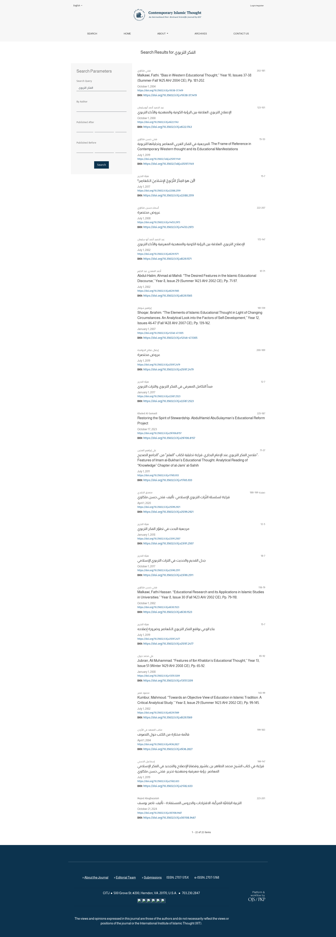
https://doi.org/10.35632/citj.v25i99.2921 (158, 507)
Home (127, 33)
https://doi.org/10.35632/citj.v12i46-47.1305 (160, 333)
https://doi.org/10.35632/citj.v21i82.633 (158, 781)
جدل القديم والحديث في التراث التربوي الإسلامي (171, 560)
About (161, 33)
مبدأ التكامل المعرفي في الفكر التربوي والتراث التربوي (175, 386)
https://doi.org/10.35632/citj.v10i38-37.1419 (160, 90)
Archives (201, 33)
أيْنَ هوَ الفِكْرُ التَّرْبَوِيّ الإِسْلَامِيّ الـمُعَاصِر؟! (166, 181)
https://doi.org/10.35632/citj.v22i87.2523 (158, 396)
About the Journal (96, 877)
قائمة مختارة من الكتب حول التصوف (163, 734)
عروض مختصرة (148, 212)
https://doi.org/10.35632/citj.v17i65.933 (158, 475)
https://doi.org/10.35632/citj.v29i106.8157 (159, 433)
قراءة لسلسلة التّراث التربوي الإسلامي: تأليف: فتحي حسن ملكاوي (183, 497)
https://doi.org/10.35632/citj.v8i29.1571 (158, 254)
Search (92, 33)
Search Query (84, 81)
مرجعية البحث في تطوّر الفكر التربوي (163, 529)
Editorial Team (126, 877)
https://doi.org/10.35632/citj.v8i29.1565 (158, 290)
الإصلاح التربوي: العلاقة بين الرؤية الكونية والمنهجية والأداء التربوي (184, 112)
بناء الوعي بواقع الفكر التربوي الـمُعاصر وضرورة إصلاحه (176, 629)
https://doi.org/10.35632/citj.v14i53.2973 (158, 222)
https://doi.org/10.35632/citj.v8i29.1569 (158, 712)
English (79, 5)
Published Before (86, 142)
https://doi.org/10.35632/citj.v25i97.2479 (158, 364)
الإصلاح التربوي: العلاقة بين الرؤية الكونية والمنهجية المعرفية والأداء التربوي (191, 244)
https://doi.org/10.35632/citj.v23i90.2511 (158, 570)
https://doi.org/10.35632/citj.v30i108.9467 (159, 812)
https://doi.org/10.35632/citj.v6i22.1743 (157, 122)
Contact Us (241, 33)
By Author (82, 101)
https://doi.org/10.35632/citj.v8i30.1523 (158, 607)
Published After (85, 122)
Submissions (153, 877)
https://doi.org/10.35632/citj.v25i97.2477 (158, 638)
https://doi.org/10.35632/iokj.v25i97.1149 (158, 159)
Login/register (257, 5)
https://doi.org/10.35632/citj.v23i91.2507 (158, 538)
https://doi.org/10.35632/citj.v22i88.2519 (158, 190)
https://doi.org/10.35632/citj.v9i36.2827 (158, 744)
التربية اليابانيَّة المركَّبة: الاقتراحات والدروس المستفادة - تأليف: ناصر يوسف (189, 803)
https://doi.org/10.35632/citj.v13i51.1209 (158, 675)
